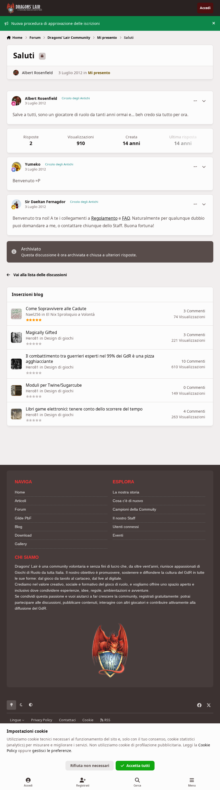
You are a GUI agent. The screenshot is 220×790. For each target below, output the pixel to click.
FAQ (126, 218)
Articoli (20, 501)
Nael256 (33, 314)
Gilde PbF (23, 518)
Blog (18, 527)
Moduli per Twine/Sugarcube (54, 385)
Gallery (21, 544)
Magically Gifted (41, 332)
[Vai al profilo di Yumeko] (16, 166)
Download (23, 535)
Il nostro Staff (124, 518)
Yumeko (33, 164)
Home (20, 492)
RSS (107, 720)
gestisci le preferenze (51, 750)
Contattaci (67, 720)
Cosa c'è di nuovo (128, 501)
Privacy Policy (41, 720)
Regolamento (104, 218)
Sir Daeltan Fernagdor (45, 201)
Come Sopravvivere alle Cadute (56, 309)
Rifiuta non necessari (89, 765)
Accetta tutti (138, 765)
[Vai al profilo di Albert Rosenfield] (16, 72)
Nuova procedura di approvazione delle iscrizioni (55, 23)
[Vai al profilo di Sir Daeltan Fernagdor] (16, 204)
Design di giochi (59, 338)
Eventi (118, 535)
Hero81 (32, 338)
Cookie (87, 720)
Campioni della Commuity (134, 509)
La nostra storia (126, 492)
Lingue (16, 720)
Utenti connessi (126, 527)
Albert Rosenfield (37, 72)
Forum (20, 509)
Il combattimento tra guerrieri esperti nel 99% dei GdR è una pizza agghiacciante (90, 358)
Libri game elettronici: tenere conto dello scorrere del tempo (84, 409)
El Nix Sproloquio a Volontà (70, 314)
